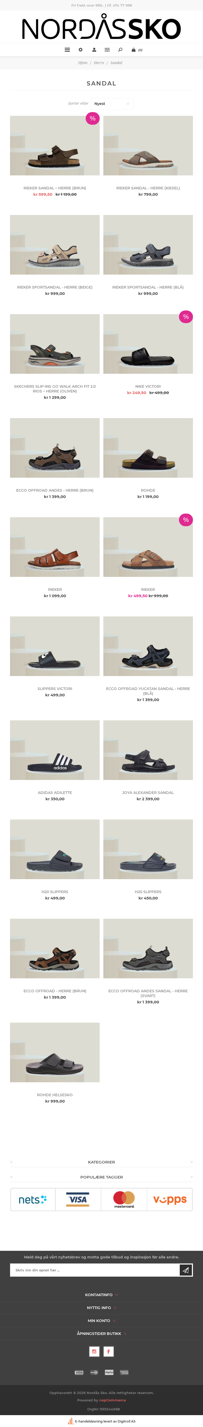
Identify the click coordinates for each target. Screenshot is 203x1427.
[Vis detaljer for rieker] (55, 547)
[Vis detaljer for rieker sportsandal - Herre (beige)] (55, 244)
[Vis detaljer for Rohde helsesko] (55, 1052)
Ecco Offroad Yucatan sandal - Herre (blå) (148, 691)
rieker (55, 589)
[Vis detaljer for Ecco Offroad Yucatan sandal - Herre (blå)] (148, 646)
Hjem (82, 63)
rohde (148, 490)
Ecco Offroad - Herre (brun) (55, 991)
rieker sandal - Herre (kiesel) (148, 188)
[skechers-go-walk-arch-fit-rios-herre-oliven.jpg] (55, 343)
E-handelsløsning (89, 1422)
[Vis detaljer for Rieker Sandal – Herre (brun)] (55, 145)
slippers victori (55, 688)
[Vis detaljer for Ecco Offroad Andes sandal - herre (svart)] (148, 948)
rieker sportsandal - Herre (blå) (148, 287)
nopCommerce (112, 1400)
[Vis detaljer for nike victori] (148, 343)
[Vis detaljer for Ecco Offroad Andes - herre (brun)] (55, 447)
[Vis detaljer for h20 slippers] (55, 849)
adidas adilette (55, 792)
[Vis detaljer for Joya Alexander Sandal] (148, 750)
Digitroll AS (127, 1422)
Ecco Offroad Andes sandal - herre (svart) (148, 993)
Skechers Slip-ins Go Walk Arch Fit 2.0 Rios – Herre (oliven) (55, 389)
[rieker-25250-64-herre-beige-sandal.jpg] (148, 145)
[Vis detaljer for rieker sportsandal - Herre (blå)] (148, 244)
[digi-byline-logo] (71, 1422)
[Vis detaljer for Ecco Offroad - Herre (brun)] (55, 948)
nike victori (148, 386)
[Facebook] (109, 1352)
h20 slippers (54, 891)
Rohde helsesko (55, 1095)
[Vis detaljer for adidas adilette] (55, 750)
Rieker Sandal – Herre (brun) (55, 188)
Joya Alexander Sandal (148, 792)
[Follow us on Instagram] (94, 1352)
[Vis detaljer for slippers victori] (55, 646)
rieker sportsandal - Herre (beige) (55, 287)
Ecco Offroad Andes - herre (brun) (55, 490)
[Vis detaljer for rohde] (148, 447)
